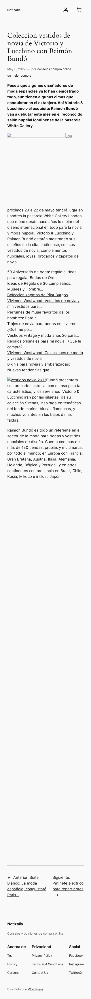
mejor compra (22, 75)
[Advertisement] (45, 670)
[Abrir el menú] (52, 10)
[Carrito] (79, 9)
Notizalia (14, 10)
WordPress (35, 989)
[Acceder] (65, 10)
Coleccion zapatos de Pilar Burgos (37, 295)
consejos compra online (54, 69)
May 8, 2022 (16, 69)
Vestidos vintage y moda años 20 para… (43, 335)
